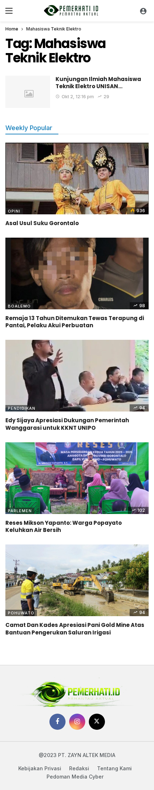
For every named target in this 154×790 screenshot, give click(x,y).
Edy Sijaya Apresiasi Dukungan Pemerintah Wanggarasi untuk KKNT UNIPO (67, 424)
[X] (97, 722)
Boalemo (19, 306)
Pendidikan (21, 408)
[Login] (143, 10)
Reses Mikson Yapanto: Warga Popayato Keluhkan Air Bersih (63, 526)
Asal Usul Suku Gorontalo (42, 223)
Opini (14, 211)
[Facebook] (57, 722)
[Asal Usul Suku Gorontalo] (77, 178)
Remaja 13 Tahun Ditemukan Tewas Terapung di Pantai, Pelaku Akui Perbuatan (74, 321)
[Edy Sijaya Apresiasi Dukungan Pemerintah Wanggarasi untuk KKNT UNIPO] (77, 375)
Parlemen (20, 510)
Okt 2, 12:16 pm (78, 96)
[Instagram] (77, 722)
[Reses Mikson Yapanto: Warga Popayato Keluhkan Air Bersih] (77, 478)
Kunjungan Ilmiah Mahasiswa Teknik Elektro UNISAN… (98, 82)
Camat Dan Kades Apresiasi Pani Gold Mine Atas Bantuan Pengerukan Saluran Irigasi (74, 628)
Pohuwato (21, 612)
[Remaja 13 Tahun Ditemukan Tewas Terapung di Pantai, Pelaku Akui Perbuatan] (77, 273)
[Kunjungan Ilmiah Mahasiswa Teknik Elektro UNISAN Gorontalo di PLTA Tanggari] (27, 92)
